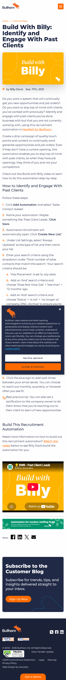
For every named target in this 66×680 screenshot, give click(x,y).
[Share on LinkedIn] (20, 538)
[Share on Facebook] (13, 538)
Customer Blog (19, 21)
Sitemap (52, 660)
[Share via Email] (33, 537)
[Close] (59, 309)
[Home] (11, 8)
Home (5, 21)
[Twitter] (51, 632)
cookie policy (12, 348)
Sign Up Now (18, 599)
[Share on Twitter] (27, 538)
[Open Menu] (61, 6)
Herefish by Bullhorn (37, 129)
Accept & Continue (33, 366)
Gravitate (23, 667)
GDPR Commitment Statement (18, 660)
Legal (41, 660)
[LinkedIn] (62, 632)
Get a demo (33, 676)
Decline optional (33, 358)
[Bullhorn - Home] (12, 629)
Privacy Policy (9, 663)
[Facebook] (56, 632)
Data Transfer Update (43, 651)
